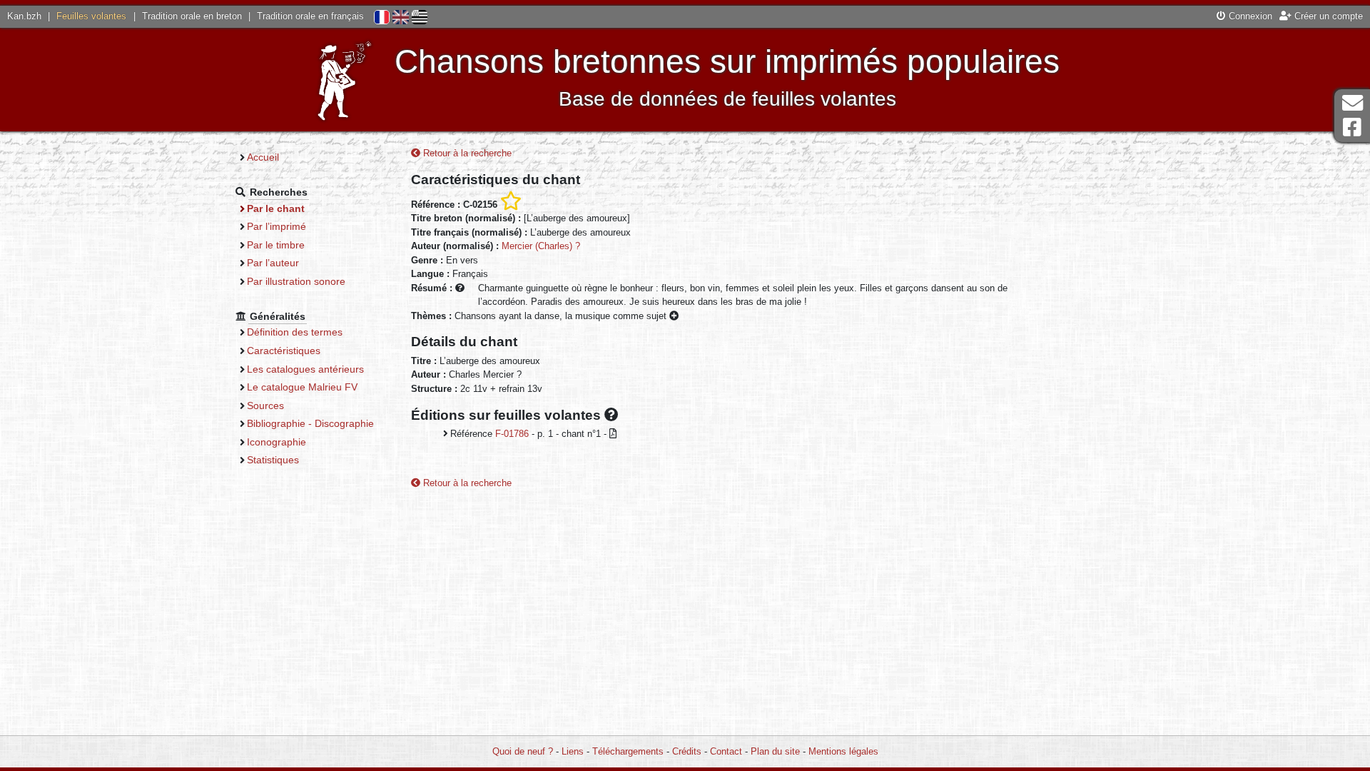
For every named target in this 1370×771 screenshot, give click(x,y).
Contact (726, 751)
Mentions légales (843, 751)
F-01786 (512, 433)
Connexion (1249, 16)
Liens (573, 751)
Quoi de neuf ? (522, 751)
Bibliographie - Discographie (310, 423)
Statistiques (273, 459)
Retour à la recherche (466, 153)
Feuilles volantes (91, 16)
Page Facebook (1352, 127)
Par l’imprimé (276, 226)
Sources (265, 405)
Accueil (263, 157)
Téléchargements (628, 751)
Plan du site (775, 751)
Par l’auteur (273, 262)
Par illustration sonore (296, 281)
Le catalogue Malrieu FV (302, 387)
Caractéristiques (283, 350)
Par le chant (276, 208)
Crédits (686, 751)
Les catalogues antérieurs (305, 369)
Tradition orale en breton (192, 16)
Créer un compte (1327, 16)
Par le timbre (276, 245)
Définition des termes (294, 332)
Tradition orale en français (310, 16)
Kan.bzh (24, 16)
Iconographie (276, 442)
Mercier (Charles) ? (541, 246)
